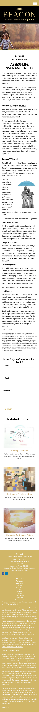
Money (19, 591)
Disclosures (5, 707)
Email (7, 378)
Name (7, 366)
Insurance (19, 587)
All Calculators (19, 600)
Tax (19, 589)
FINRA (4, 675)
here (22, 682)
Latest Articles (19, 596)
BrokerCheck (13, 604)
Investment (19, 583)
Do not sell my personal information (19, 645)
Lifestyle (19, 593)
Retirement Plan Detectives (19, 494)
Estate (19, 585)
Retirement (19, 581)
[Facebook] (3, 573)
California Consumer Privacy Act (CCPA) (17, 641)
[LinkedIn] (6, 573)
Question (6, 390)
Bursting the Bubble (19, 450)
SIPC (8, 675)
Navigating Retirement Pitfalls (19, 535)
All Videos (19, 598)
